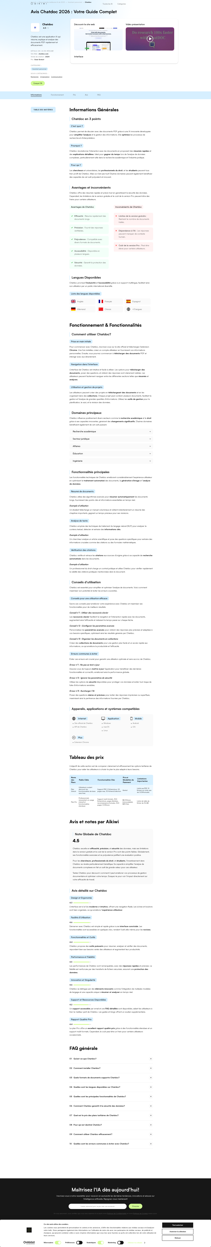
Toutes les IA (107, 4)
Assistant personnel (39, 69)
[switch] (79, 1242)
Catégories (121, 4)
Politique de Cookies (140, 1213)
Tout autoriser (177, 1225)
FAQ (99, 95)
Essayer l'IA (38, 83)
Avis (86, 95)
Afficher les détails (135, 1243)
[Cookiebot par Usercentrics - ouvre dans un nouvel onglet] (29, 1242)
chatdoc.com (43, 54)
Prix (74, 95)
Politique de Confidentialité (116, 1213)
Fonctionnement (57, 95)
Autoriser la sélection (178, 1232)
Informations (36, 95)
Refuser (178, 1238)
